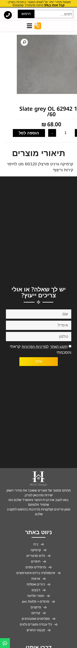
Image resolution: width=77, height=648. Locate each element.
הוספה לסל (29, 133)
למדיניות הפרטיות (35, 347)
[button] (24, 42)
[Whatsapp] (5, 643)
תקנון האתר (59, 347)
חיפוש (26, 14)
